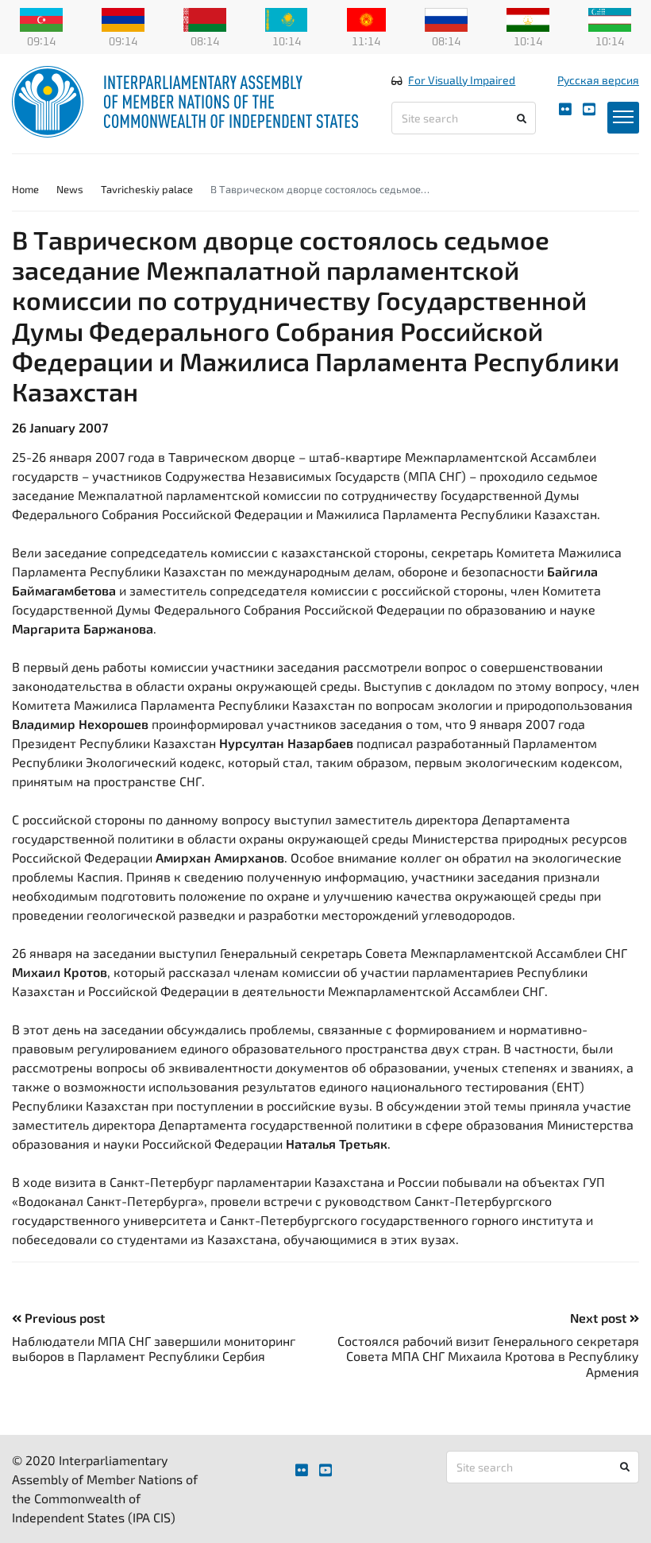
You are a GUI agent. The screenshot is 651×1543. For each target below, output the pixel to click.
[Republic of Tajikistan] (528, 18)
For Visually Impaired (461, 80)
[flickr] (565, 109)
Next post (600, 1317)
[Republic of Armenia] (123, 18)
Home (25, 189)
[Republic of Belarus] (204, 18)
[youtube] (589, 109)
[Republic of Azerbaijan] (41, 18)
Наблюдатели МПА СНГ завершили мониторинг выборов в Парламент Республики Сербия (153, 1348)
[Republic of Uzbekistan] (609, 18)
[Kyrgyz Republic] (366, 18)
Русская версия (598, 80)
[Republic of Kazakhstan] (286, 18)
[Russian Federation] (446, 18)
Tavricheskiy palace (147, 189)
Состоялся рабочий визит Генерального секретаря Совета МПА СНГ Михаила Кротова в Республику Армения (488, 1355)
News (69, 189)
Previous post (63, 1317)
